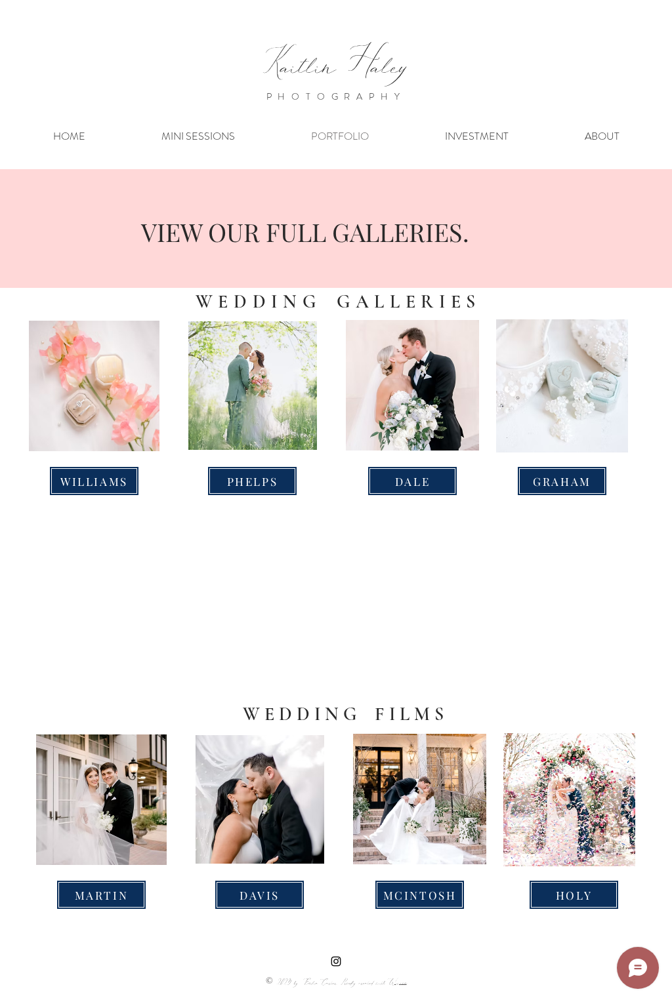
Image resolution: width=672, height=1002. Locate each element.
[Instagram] (336, 961)
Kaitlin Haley (336, 62)
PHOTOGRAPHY (336, 96)
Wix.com (397, 982)
